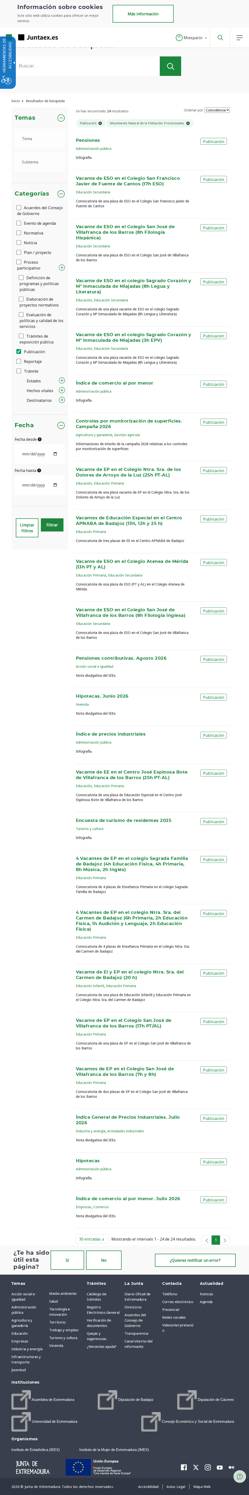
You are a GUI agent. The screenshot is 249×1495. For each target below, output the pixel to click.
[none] (207, 1240)
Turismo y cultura (89, 828)
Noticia (30, 242)
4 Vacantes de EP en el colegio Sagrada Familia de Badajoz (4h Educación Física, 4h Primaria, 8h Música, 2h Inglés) (132, 864)
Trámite (30, 371)
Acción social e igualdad (94, 666)
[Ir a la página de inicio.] (23, 37)
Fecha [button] (24, 425)
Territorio (57, 1322)
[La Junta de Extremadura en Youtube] (220, 1467)
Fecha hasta (26, 470)
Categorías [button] (32, 194)
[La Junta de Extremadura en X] (196, 1467)
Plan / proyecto (37, 252)
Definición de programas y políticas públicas (39, 283)
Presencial (170, 1309)
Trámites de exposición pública (36, 339)
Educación (84, 300)
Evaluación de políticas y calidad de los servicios (41, 320)
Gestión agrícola (127, 434)
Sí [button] (67, 1260)
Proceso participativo (28, 265)
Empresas (83, 1207)
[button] (192, 37)
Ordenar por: (194, 110)
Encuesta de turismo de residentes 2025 (124, 821)
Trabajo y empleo (63, 1329)
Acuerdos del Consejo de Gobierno (40, 210)
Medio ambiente (63, 1293)
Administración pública (93, 148)
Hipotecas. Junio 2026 (102, 696)
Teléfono (169, 1293)
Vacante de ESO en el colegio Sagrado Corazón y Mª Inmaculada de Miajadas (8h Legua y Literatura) (133, 286)
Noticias (206, 1293)
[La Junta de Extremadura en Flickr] (232, 1467)
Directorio (133, 1307)
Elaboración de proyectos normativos (39, 302)
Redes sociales (174, 1317)
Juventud (18, 1369)
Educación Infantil (90, 985)
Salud (53, 1301)
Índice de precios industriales (111, 734)
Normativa (33, 233)
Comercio (101, 1207)
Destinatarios (39, 400)
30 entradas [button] (93, 1240)
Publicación (34, 351)
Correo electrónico (177, 1301)
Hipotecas (88, 1161)
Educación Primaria (109, 483)
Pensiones (88, 140)
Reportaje (32, 361)
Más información (143, 14)
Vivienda (82, 704)
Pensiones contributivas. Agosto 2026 (121, 658)
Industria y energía (90, 1131)
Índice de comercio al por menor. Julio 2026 (128, 1199)
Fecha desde (26, 439)
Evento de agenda (39, 223)
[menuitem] (66, 1293)
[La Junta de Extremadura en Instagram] (208, 1467)
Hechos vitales (40, 390)
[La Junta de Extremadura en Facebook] (184, 1467)
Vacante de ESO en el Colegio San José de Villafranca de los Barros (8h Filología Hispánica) (125, 232)
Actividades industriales (125, 1131)
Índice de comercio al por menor (114, 383)
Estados (34, 381)
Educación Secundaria (93, 192)
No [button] (104, 1260)
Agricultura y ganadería (94, 434)
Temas (25, 118)
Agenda (206, 1301)
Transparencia (136, 1333)
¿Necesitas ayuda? (101, 1346)
